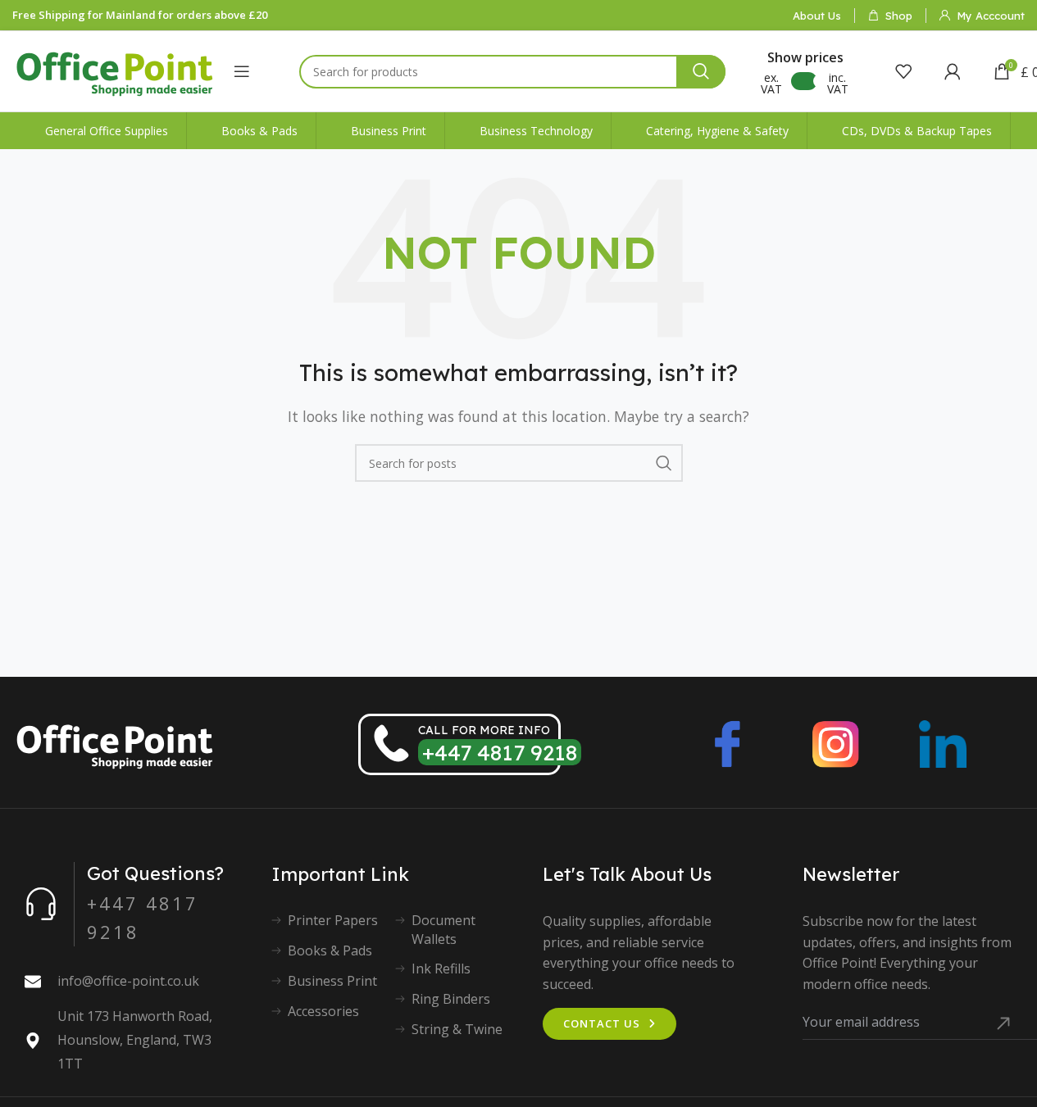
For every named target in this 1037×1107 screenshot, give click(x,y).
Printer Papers (333, 920)
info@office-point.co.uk (128, 981)
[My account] (952, 71)
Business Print (332, 981)
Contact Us (601, 1023)
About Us (817, 15)
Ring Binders (451, 999)
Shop (898, 15)
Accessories (323, 1011)
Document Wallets (443, 929)
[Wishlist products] (903, 71)
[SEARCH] (700, 71)
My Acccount (991, 15)
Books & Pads (330, 950)
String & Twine (457, 1029)
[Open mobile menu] (241, 71)
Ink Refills (441, 969)
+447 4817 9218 (499, 752)
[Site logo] (114, 70)
